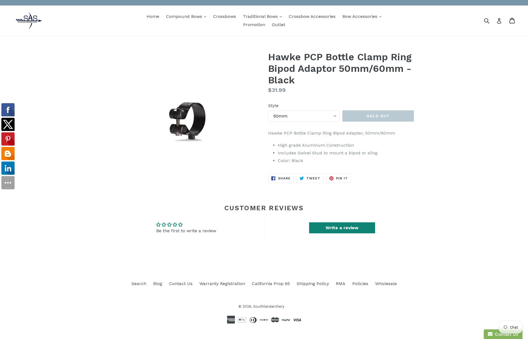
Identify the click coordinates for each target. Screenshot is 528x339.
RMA (340, 283)
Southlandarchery (268, 306)
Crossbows (224, 16)
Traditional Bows (264, 16)
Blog (157, 283)
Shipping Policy (313, 283)
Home (153, 16)
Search (138, 283)
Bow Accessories (363, 16)
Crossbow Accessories (312, 16)
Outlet (278, 24)
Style (273, 105)
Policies (360, 283)
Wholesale (386, 283)
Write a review (342, 227)
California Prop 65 (271, 283)
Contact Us (181, 283)
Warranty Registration (222, 283)
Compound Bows (187, 16)
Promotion (254, 24)
